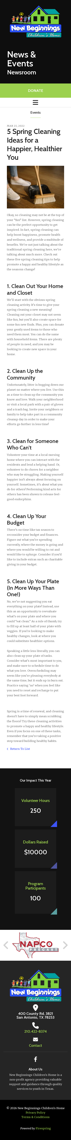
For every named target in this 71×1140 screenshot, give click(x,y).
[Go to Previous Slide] (6, 945)
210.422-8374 (35, 1031)
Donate (35, 90)
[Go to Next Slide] (65, 945)
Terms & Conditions (35, 1117)
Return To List (19, 749)
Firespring (43, 1128)
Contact (35, 1045)
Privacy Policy (35, 1112)
